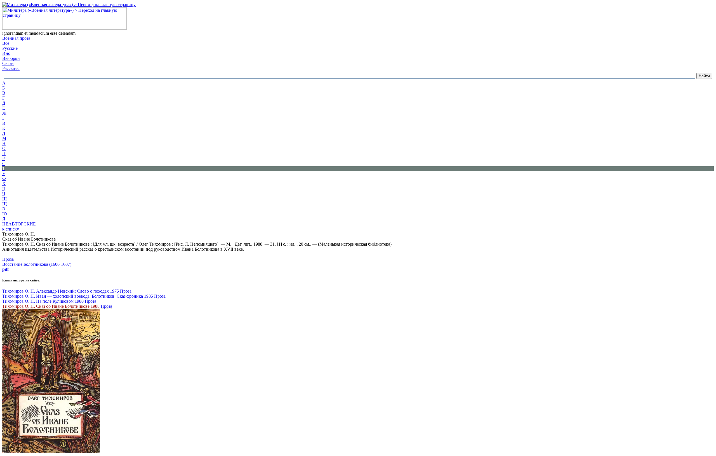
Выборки (11, 58)
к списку (10, 229)
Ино (6, 53)
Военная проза (16, 38)
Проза (8, 259)
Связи (8, 63)
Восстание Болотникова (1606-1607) (36, 264)
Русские (10, 48)
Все (5, 43)
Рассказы (11, 68)
